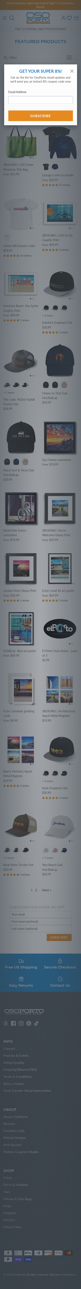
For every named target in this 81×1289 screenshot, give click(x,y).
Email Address (17, 92)
